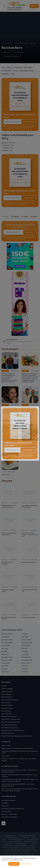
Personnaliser (27, 864)
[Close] (35, 410)
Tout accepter (14, 864)
